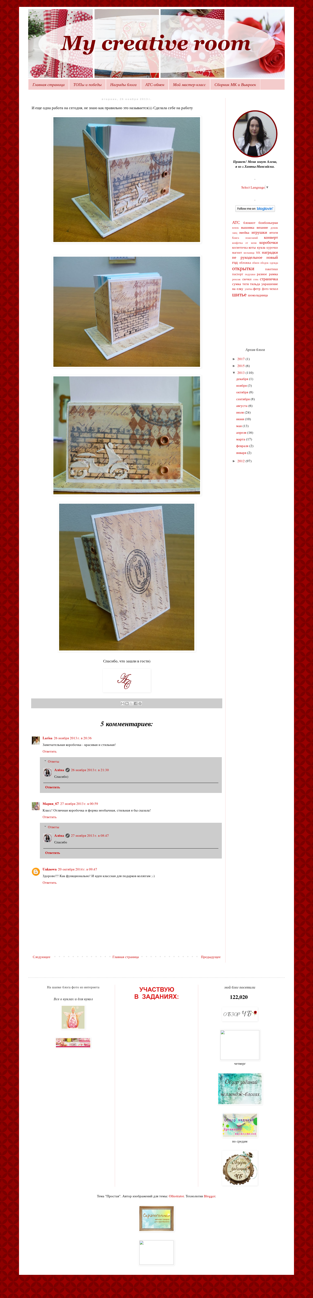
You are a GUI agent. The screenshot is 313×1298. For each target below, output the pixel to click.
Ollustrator (176, 1196)
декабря (242, 378)
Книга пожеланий (245, 237)
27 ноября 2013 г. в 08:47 (90, 835)
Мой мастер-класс (189, 84)
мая (239, 425)
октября (242, 392)
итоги (273, 232)
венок (235, 227)
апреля (241, 432)
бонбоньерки (268, 222)
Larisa (47, 737)
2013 (241, 372)
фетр (257, 288)
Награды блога (123, 84)
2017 (241, 358)
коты (252, 247)
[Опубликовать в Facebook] (135, 703)
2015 (241, 365)
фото (265, 289)
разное (262, 274)
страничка (269, 278)
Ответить (50, 751)
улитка (248, 289)
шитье (239, 294)
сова (255, 279)
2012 (241, 461)
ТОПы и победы (87, 84)
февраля (242, 445)
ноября (242, 385)
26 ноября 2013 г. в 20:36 (73, 738)
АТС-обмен (154, 84)
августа (242, 405)
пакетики (271, 269)
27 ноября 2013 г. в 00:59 (79, 803)
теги (245, 283)
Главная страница (49, 84)
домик (274, 227)
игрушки (259, 232)
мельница (249, 252)
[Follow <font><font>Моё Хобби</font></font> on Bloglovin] (255, 210)
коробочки (268, 242)
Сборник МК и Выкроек (235, 84)
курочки (272, 247)
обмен (255, 262)
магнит (237, 252)
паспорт (237, 274)
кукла (261, 247)
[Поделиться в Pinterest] (140, 703)
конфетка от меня (244, 243)
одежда (274, 262)
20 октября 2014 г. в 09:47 (77, 869)
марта (241, 439)
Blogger (209, 1196)
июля (240, 412)
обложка (245, 263)
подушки (250, 274)
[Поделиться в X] (131, 703)
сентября (243, 399)
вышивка (247, 227)
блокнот (249, 222)
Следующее (41, 956)
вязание (262, 227)
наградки (270, 252)
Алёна (59, 769)
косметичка (240, 247)
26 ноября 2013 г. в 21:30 (90, 769)
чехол (273, 288)
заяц (234, 232)
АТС (236, 222)
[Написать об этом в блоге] (127, 703)
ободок (264, 262)
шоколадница (258, 295)
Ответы (53, 761)
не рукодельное (247, 257)
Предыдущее (211, 956)
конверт (271, 237)
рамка (273, 274)
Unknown (50, 869)
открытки (243, 268)
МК (258, 252)
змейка (244, 232)
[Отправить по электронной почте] (122, 703)
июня (240, 419)
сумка (236, 283)
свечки (247, 279)
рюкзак (236, 279)
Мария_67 (51, 803)
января (241, 452)
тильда (255, 283)
